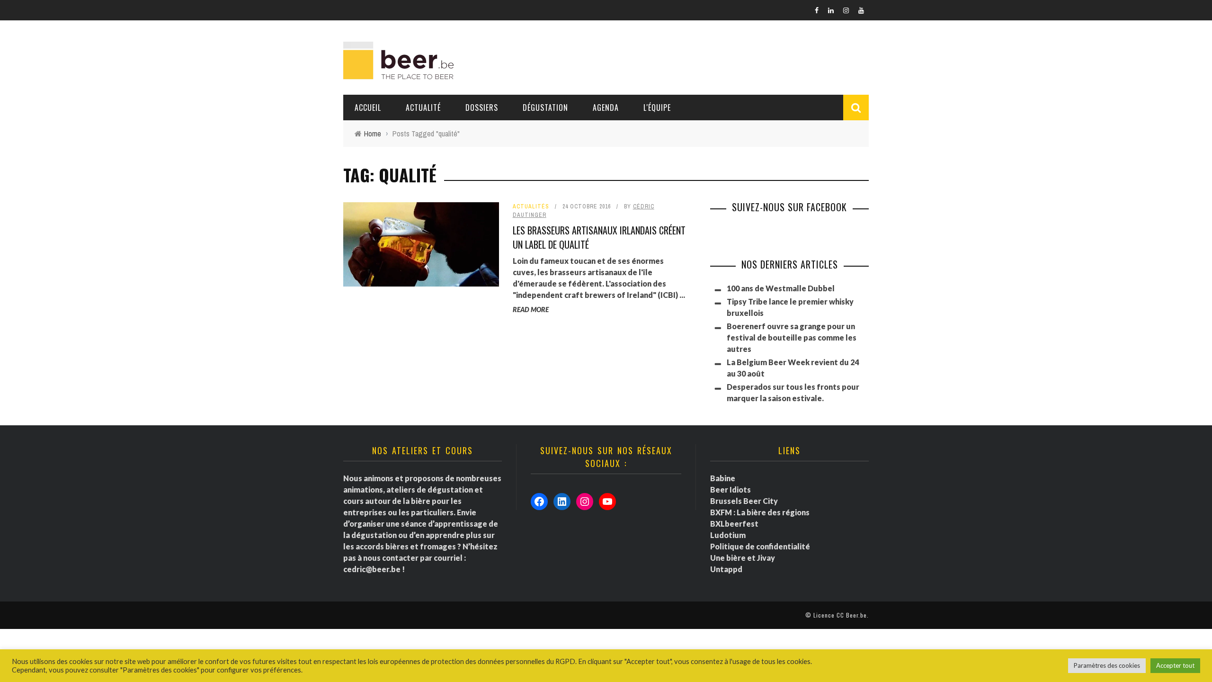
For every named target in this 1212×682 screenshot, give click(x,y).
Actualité (423, 107)
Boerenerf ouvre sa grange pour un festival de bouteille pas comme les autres (791, 337)
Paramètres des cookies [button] (1107, 665)
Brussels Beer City (744, 500)
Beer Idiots (730, 489)
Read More (531, 309)
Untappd (726, 569)
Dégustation (545, 107)
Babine (722, 478)
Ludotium (728, 534)
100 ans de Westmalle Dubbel (781, 288)
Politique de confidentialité (760, 546)
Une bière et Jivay (742, 557)
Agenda (606, 107)
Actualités (531, 206)
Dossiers (481, 107)
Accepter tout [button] (1175, 665)
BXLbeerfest (734, 523)
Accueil (368, 107)
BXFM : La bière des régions (760, 512)
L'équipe (657, 107)
